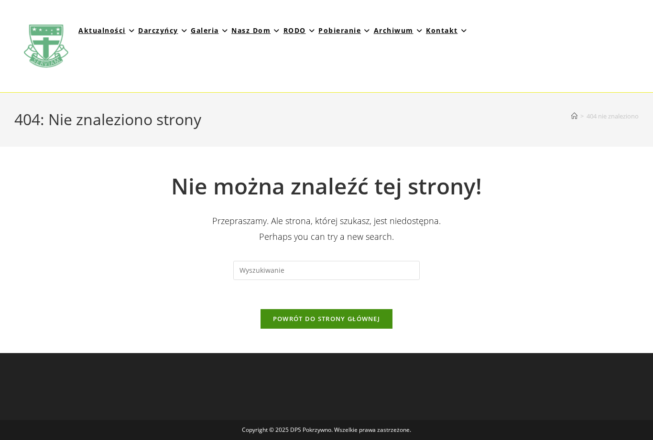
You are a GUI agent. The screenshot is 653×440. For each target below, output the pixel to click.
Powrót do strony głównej (326, 318)
